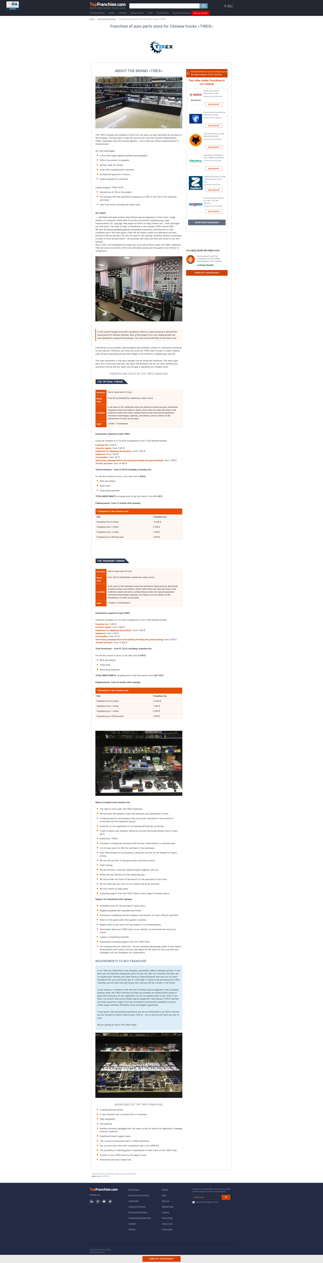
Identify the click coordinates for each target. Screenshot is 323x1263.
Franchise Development (181, 13)
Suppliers (132, 1224)
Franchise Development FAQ (139, 1218)
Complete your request (206, 273)
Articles (165, 1190)
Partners (131, 1229)
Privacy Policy (167, 1218)
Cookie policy (167, 1229)
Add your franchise (200, 13)
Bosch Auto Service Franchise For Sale (213, 93)
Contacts (165, 1212)
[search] (203, 5)
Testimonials (133, 1201)
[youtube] (104, 1203)
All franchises (133, 1190)
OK (226, 1197)
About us (165, 1201)
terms (209, 1202)
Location (112, 13)
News (164, 1195)
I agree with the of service (207, 1202)
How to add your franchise (138, 1195)
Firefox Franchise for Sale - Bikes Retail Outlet (214, 136)
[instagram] (97, 1203)
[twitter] (110, 1203)
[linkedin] (91, 1203)
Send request (214, 104)
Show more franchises (207, 222)
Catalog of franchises (137, 1207)
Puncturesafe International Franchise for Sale (214, 115)
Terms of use (167, 1224)
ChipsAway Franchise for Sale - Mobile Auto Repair (214, 158)
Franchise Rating (162, 13)
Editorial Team (167, 1207)
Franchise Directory (97, 13)
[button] (227, 5)
